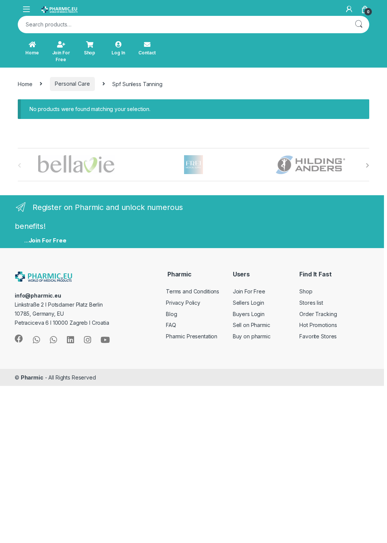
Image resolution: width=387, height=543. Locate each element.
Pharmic (32, 377)
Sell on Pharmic (251, 325)
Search (358, 24)
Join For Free (61, 56)
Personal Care (72, 83)
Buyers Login (249, 314)
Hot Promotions (318, 325)
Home (32, 53)
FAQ (171, 325)
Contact (146, 53)
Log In (118, 53)
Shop (89, 53)
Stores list (311, 302)
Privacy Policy (183, 302)
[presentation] (367, 165)
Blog (171, 314)
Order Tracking (318, 314)
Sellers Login (248, 302)
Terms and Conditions (192, 291)
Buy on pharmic (252, 336)
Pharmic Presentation (191, 336)
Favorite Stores (318, 336)
